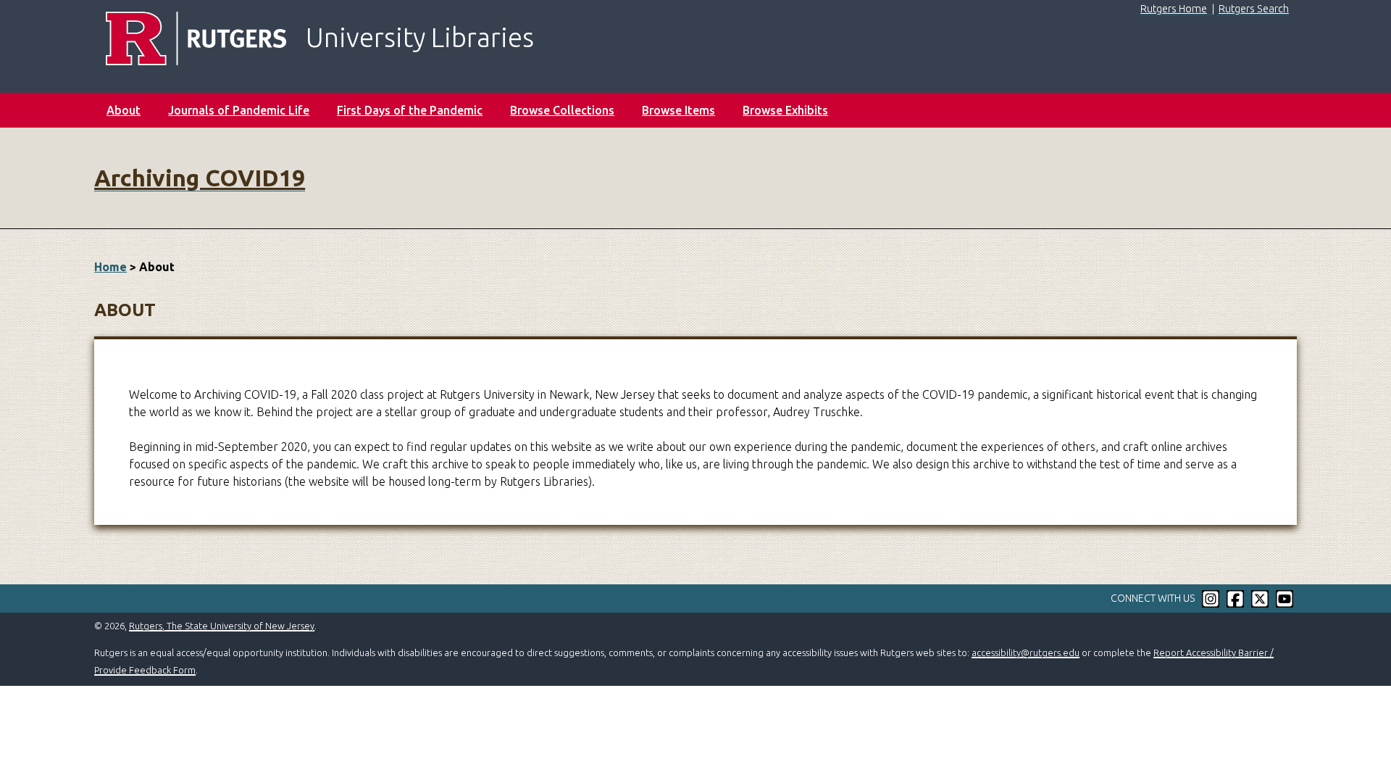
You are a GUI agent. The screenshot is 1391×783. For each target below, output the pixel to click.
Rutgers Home (1173, 8)
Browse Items (678, 110)
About (123, 110)
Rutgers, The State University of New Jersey (221, 626)
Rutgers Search (1254, 8)
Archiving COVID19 (199, 178)
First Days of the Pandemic (410, 110)
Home (110, 266)
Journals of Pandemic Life (238, 110)
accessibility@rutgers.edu (1025, 652)
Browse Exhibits (785, 110)
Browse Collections (562, 110)
